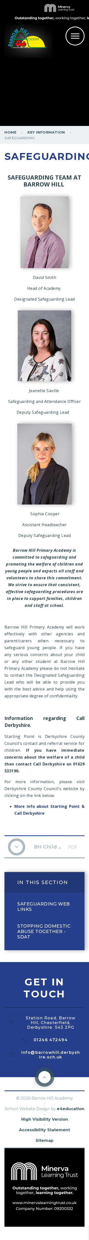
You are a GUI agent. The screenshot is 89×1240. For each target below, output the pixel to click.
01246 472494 (51, 1040)
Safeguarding (19, 138)
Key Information (46, 132)
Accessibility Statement (44, 1130)
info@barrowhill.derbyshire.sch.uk (50, 1054)
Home (10, 132)
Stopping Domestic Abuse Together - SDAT (43, 931)
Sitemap (44, 1140)
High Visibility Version (44, 1119)
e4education (70, 1108)
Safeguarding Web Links (43, 906)
